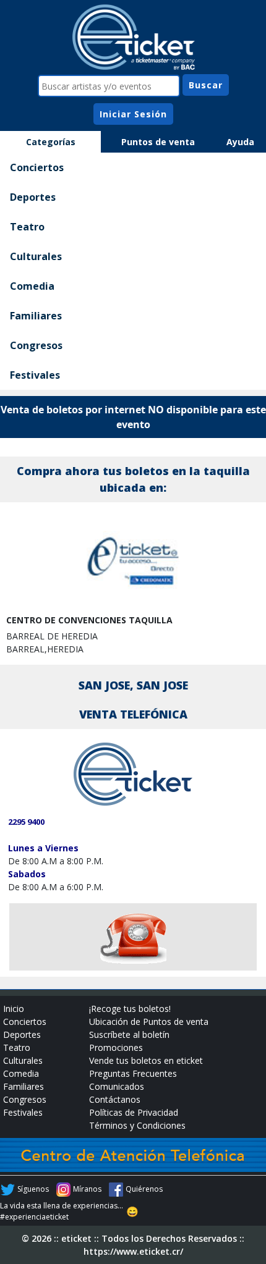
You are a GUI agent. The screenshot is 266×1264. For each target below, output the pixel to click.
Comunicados (116, 1086)
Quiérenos (144, 1189)
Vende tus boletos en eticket (146, 1060)
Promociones (116, 1047)
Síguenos (33, 1189)
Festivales (35, 375)
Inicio (13, 1008)
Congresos (36, 345)
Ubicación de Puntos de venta (148, 1021)
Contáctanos (114, 1099)
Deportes (33, 197)
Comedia (32, 286)
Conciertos (37, 167)
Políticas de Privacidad (133, 1112)
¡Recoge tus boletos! (130, 1008)
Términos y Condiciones (137, 1125)
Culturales (36, 256)
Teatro (27, 227)
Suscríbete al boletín (129, 1034)
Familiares (36, 315)
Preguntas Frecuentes (133, 1073)
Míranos (87, 1189)
